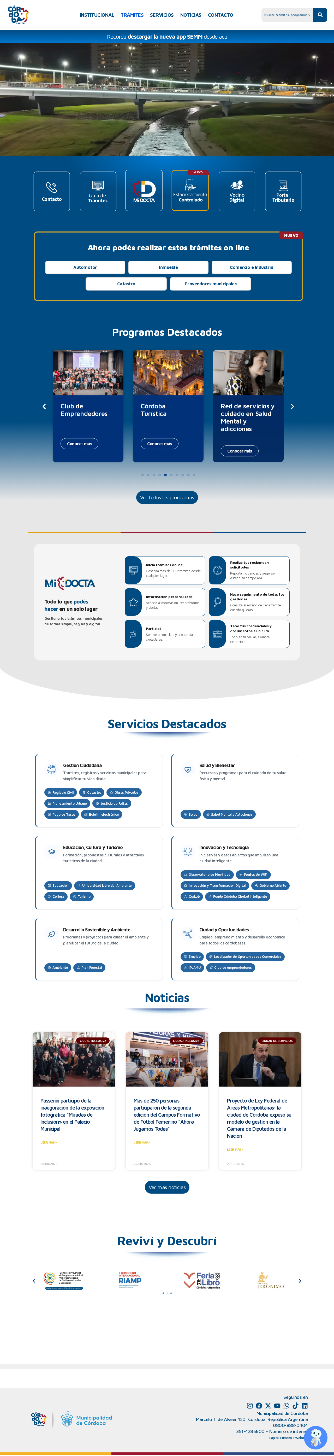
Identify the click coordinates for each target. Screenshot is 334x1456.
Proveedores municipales (211, 283)
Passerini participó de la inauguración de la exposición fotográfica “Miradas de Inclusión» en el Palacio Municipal (72, 1115)
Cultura (58, 896)
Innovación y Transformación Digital (217, 885)
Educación (60, 885)
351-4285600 (250, 1431)
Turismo (84, 896)
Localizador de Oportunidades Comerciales (247, 956)
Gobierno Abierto (272, 885)
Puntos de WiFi (255, 874)
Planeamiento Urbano (69, 803)
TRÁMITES (132, 15)
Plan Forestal (91, 967)
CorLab (194, 896)
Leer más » (48, 1142)
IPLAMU (195, 967)
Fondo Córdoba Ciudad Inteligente (240, 896)
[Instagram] (249, 1405)
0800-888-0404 (290, 1425)
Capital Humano (280, 1438)
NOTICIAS (190, 15)
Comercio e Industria (251, 267)
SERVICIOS (162, 15)
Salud (193, 814)
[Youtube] (277, 1405)
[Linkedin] (304, 1405)
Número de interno (288, 1431)
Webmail (301, 1438)
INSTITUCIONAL (97, 15)
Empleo (194, 956)
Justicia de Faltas (114, 803)
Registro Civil (63, 792)
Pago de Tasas (63, 814)
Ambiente (60, 967)
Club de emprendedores (233, 967)
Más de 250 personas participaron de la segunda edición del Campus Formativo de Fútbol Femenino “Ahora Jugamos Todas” (167, 1115)
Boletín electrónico (104, 814)
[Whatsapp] (286, 1405)
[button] (44, 407)
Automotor (85, 267)
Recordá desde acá (167, 36)
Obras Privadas (126, 792)
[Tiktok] (295, 1405)
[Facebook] (259, 1405)
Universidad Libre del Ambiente (107, 885)
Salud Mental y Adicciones (232, 814)
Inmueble (168, 267)
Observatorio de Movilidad (209, 874)
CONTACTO (220, 15)
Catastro (126, 283)
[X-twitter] (268, 1405)
